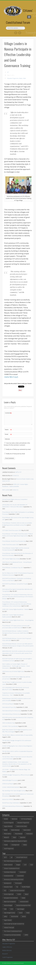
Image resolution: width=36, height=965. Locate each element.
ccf (7, 72)
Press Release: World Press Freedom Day (14, 541)
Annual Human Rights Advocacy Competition (14, 499)
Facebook (15, 32)
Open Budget (20, 909)
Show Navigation (29, 16)
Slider (24, 78)
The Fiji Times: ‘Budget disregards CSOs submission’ (16, 740)
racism (20, 913)
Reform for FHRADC (7, 799)
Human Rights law (8, 894)
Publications (29, 834)
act (11, 857)
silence (24, 916)
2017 (5, 857)
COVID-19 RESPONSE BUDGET (10, 787)
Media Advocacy (15, 830)
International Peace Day (9, 707)
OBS (5, 909)
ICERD (19, 894)
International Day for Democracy (11, 711)
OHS (11, 909)
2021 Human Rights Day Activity (11, 559)
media (23, 898)
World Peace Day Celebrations (11, 803)
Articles (6, 819)
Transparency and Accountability (12, 935)
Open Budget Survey (9, 913)
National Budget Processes (10, 780)
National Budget (8, 905)
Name (8, 429)
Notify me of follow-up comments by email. (18, 449)
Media (20, 78)
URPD (26, 935)
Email (8, 434)
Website (7, 439)
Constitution (23, 872)
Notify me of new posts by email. (15, 454)
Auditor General (8, 865)
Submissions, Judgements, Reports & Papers (15, 841)
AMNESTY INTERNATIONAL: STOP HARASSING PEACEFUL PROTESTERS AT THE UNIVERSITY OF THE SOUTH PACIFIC (16, 764)
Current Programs (8, 822)
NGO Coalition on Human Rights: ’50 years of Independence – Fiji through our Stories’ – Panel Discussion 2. (16, 666)
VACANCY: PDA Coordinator (10, 726)
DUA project (18, 883)
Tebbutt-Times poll (9, 927)
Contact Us (16, 475)
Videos (25, 845)
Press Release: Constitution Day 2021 (12, 567)
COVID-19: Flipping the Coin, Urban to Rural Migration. (17, 746)
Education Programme (13, 78)
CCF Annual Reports (26, 819)
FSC (5, 890)
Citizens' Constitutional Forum (11, 868)
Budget (18, 865)
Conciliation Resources (9, 872)
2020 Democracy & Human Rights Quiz (13, 671)
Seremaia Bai (14, 916)
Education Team (8, 887)
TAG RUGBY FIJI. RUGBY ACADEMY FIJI (14, 924)
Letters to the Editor (22, 826)
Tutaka (5, 845)
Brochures (14, 819)
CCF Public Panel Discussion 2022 (11, 530)
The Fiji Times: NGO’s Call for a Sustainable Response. (17, 751)
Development (7, 883)
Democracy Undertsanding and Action (13, 879)
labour (26, 894)
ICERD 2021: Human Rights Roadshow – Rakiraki (15, 609)
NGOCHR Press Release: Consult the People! (15, 584)
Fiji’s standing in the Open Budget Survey (13, 790)
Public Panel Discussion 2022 (10, 544)
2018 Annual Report (8, 784)
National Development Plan (23, 905)
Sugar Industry (8, 920)
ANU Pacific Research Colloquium (12, 861)
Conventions (20, 876)
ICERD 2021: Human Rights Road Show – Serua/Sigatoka (18, 620)
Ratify (27, 913)
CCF (25, 865)
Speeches (22, 837)
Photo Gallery (7, 834)
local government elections (11, 898)
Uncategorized (15, 845)
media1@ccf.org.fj (11, 377)
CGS (31, 865)
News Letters (27, 830)
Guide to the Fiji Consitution (17, 890)
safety (5, 916)
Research (6, 837)
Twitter (19, 32)
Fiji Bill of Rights (26, 887)
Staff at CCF (18, 472)
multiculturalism (24, 901)
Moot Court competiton (10, 901)
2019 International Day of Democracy (12, 806)
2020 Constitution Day (8, 723)
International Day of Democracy (11, 714)
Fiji (17, 887)
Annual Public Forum (21, 857)
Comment (8, 413)
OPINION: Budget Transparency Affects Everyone (16, 775)
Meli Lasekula (6, 490)
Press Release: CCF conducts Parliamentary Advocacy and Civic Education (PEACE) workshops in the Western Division (17, 596)
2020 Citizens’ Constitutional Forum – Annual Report (17, 562)
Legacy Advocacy (8, 826)
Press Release (18, 834)
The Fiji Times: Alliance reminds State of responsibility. (17, 735)
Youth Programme (8, 848)
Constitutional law (8, 876)
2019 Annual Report (8, 704)
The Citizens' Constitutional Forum (13, 931)
